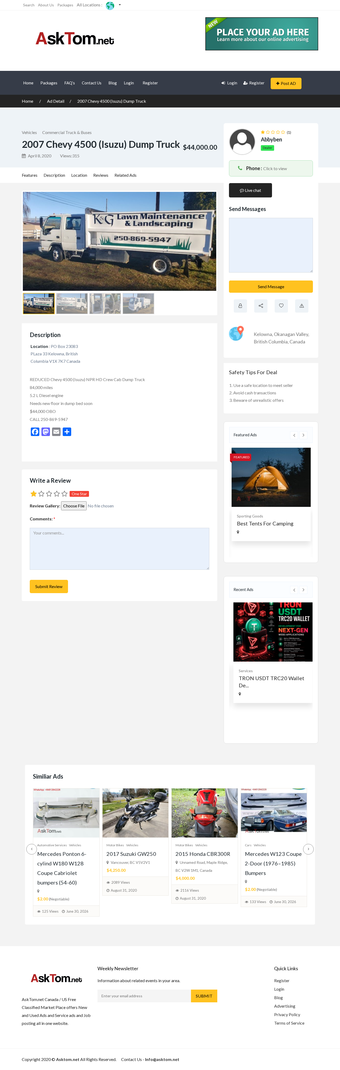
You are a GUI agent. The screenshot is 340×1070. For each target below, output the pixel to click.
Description (54, 175)
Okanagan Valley (291, 334)
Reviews (100, 175)
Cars (248, 845)
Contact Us (91, 82)
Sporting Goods (250, 516)
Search (29, 5)
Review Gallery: (45, 505)
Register (150, 82)
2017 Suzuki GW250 (131, 854)
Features (29, 175)
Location (79, 175)
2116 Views (189, 890)
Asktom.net (67, 1059)
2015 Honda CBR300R (203, 854)
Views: (69, 155)
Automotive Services (52, 845)
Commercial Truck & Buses (67, 132)
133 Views (258, 902)
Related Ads (125, 175)
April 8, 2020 (39, 155)
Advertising (284, 1005)
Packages (65, 5)
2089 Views (120, 882)
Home (28, 82)
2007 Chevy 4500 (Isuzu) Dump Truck (111, 100)
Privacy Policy (287, 1014)
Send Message (271, 286)
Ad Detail (55, 100)
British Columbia (271, 341)
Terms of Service (289, 1022)
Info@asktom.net (162, 1059)
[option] (271, 494)
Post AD (288, 83)
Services (244, 670)
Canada (297, 341)
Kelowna (263, 334)
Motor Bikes (115, 845)
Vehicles (29, 132)
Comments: (42, 518)
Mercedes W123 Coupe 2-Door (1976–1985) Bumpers (273, 863)
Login (129, 82)
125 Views (50, 911)
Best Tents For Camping (265, 523)
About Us (46, 5)
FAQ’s (69, 82)
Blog (112, 82)
